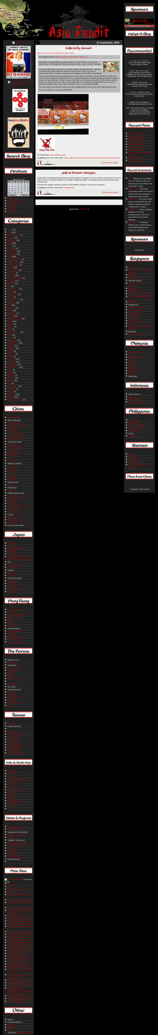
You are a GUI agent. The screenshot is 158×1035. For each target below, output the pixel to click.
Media (9, 321)
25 (28, 191)
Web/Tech (11, 394)
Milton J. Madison (13, 618)
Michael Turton (133, 189)
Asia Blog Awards (13, 235)
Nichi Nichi (11, 551)
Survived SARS (13, 504)
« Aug (12, 195)
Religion (10, 351)
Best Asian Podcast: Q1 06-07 (18, 935)
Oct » (25, 195)
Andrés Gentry (13, 466)
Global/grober (12, 294)
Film (8, 286)
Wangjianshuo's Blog (15, 520)
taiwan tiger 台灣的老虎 (16, 753)
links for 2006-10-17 (135, 161)
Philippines (11, 348)
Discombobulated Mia (15, 637)
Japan (71, 158)
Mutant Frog (12, 543)
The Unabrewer (13, 480)
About (9, 892)
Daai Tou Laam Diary (15, 610)
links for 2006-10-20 (135, 147)
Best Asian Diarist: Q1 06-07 (18, 916)
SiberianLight (12, 851)
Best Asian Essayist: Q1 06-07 (18, 919)
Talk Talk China (13, 509)
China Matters (12, 431)
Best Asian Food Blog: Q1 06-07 (19, 921)
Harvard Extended (14, 439)
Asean (9, 229)
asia (51, 155)
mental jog (132, 368)
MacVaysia (132, 365)
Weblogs (10, 397)
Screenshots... (133, 371)
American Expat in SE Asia (138, 357)
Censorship (11, 251)
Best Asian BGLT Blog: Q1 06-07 (19, 900)
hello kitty (57, 155)
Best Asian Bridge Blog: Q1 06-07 (19, 908)
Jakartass (132, 397)
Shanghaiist (11, 517)
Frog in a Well (12, 567)
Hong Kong (79, 158)
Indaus (9, 806)
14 (15, 188)
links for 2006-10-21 (135, 144)
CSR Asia (11, 837)
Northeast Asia (101, 158)
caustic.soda (133, 315)
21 (15, 191)
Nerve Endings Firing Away (17, 779)
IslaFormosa (12, 732)
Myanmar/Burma (13, 332)
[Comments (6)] (108, 192)
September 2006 (13, 201)
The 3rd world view (14, 787)
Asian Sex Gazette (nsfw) (17, 835)
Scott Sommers (13, 740)
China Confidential (14, 423)
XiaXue (131, 323)
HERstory (11, 776)
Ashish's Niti (12, 803)
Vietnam (10, 391)
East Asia (91, 158)
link (116, 163)
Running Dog (12, 477)
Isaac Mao (11, 444)
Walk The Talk (12, 639)
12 (9, 188)
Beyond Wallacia (134, 399)
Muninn (10, 706)
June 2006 (11, 209)
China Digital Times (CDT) (17, 426)
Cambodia (11, 248)
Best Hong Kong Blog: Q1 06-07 (19, 951)
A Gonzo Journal (134, 313)
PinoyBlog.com (133, 423)
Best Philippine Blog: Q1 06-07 (18, 983)
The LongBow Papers (15, 496)
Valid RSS (11, 1025)
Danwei (10, 458)
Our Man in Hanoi (134, 462)
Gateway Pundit (13, 827)
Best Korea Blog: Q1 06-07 (17, 962)
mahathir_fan (133, 199)
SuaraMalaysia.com (135, 352)
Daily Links (11, 273)
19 (9, 191)
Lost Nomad (12, 695)
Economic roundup (14, 278)
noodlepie (131, 459)
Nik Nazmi (132, 374)
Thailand (10, 381)
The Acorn (11, 774)
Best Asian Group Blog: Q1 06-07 (19, 924)
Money (9, 324)
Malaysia (10, 316)
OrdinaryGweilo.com (15, 631)
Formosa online (13, 742)
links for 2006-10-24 (135, 142)
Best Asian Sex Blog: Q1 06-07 (18, 940)
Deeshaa (10, 793)
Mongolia (10, 327)
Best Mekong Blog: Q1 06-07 (18, 967)
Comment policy (13, 265)
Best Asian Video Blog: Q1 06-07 (19, 945)
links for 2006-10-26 (135, 139)
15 (18, 188)
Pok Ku (131, 360)
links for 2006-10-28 (135, 134)
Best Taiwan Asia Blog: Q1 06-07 (19, 999)
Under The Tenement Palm (17, 507)
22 (18, 191)
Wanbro (10, 474)
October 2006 (12, 198)
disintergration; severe (136, 310)
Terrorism (11, 378)
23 (22, 191)
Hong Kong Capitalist (15, 642)
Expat (130, 267)
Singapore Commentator (137, 307)
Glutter (9, 623)
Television (11, 375)
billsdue (10, 485)
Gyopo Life (11, 700)
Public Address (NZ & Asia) (17, 843)
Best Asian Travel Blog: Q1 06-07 (19, 943)
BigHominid (11, 663)
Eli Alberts (11, 283)
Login (9, 887)
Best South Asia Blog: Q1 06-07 (19, 996)
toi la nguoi (132, 454)
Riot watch (11, 354)
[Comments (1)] (108, 163)
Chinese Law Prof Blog (15, 436)
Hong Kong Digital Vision (16, 615)
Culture (66, 158)
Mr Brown (132, 275)
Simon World (12, 634)
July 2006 (11, 206)
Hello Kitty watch (114, 158)
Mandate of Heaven (14, 498)
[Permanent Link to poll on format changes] (79, 175)
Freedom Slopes (13, 748)
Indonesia (11, 308)
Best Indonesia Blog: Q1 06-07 (18, 956)
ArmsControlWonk (14, 845)
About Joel (11, 673)
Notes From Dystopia (15, 790)
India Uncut (11, 798)
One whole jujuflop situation (17, 734)
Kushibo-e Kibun (13, 679)
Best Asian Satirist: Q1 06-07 (18, 937)
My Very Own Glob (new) (137, 334)
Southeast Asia (13, 367)
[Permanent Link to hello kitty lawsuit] (79, 50)
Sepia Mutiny (12, 771)
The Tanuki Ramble (14, 565)
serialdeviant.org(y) (14, 447)
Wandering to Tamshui (15, 745)
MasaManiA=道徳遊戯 (15, 549)
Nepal (9, 335)
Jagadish (10, 795)
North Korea (12, 340)
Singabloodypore (134, 289)
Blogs (9, 243)
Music (9, 329)
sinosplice (11, 469)
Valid (12, 1027)
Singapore (11, 359)
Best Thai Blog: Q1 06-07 (16, 1001)
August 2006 (12, 204)
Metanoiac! (11, 455)
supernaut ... (12, 461)
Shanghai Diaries (13, 450)
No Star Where (133, 457)
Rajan (130, 355)
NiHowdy (10, 723)
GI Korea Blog (12, 671)
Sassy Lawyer (133, 420)
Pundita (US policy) (14, 856)
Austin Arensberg (13, 417)
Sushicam (11, 546)
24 (25, 191)
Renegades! (12, 581)
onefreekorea (12, 692)
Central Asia (11, 254)
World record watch (14, 400)
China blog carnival (14, 259)
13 (12, 188)
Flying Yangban (13, 684)
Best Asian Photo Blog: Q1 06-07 (19, 932)
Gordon (10, 297)
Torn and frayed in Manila (137, 428)
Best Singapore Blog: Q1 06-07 (19, 986)
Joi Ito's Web (12, 576)
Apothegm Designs (24, 1032)
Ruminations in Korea (15, 698)
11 (28, 186)
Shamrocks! (12, 586)
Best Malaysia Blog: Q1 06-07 (18, 964)
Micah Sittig (11, 501)
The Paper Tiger (13, 512)
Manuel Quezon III (14, 319)
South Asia (11, 362)
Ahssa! (10, 676)
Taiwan (10, 373)
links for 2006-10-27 (135, 136)
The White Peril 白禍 (15, 589)
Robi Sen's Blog (13, 782)
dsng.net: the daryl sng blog (138, 294)
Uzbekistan (11, 389)
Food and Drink (13, 289)
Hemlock (10, 620)
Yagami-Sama (12, 592)
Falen (130, 178)
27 (12, 193)
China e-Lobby (12, 428)
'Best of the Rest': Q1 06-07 (17, 889)
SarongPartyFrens (135, 321)
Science (10, 356)
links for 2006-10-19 (135, 150)
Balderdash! (132, 291)
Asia (85, 158)
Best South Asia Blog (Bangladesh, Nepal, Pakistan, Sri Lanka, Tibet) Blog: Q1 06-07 (19, 990)
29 (18, 193)
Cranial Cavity (133, 431)
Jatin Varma (11, 313)
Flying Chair (11, 626)
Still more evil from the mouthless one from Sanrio (55, 53)
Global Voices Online (15, 829)
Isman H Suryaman (135, 402)
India (9, 305)
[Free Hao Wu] (18, 43)
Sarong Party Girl (134, 278)
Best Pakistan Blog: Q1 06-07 (18, 980)
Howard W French (14, 453)
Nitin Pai (10, 337)
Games (10, 292)
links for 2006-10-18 (135, 158)
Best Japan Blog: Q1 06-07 (17, 959)
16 (22, 188)
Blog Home (11, 884)
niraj (8, 785)
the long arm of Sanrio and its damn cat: (72, 57)
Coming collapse (13, 262)
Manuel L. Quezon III (136, 425)
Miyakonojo (11, 573)
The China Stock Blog (15, 434)
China (9, 256)
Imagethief (11, 490)
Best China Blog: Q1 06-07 (17, 948)
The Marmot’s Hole (14, 703)
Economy (11, 281)
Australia (10, 238)
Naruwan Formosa (14, 737)
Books (9, 246)
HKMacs (10, 612)
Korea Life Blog (13, 668)
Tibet (9, 383)
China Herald (12, 471)
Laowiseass (11, 523)
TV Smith (131, 363)
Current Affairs (12, 270)
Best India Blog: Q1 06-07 (17, 953)
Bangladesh (11, 240)
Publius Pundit (12, 854)
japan (64, 155)
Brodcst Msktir (133, 436)
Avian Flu (10, 848)
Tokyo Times (12, 554)
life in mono (132, 302)
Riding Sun (11, 584)
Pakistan (10, 346)
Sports (9, 370)
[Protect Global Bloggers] (18, 115)
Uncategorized (68, 188)
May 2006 (11, 212)
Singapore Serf (133, 318)
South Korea (12, 364)
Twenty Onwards (13, 801)
